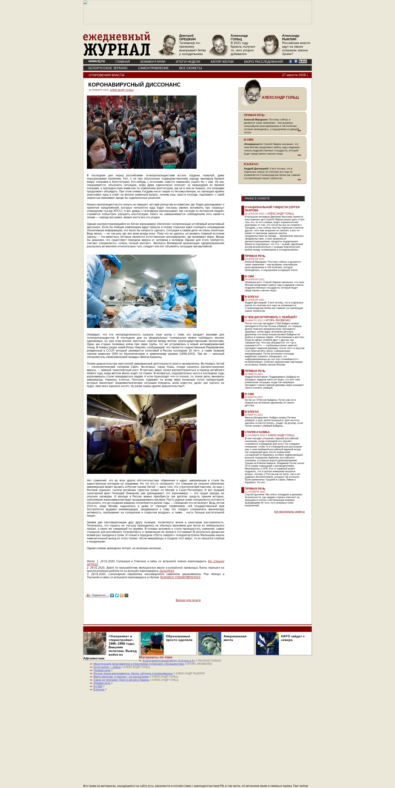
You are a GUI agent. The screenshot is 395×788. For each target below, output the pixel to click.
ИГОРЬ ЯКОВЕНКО (278, 320)
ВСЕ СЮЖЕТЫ (190, 68)
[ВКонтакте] (112, 595)
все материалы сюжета (289, 511)
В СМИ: (249, 139)
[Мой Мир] (126, 595)
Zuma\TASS (167, 571)
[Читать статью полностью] (272, 130)
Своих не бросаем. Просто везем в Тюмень (121, 680)
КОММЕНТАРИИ (152, 61)
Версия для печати (188, 600)
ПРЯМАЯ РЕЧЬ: (254, 115)
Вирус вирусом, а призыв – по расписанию (121, 676)
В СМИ (249, 276)
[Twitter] (117, 595)
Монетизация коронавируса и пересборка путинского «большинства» (138, 663)
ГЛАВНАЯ (122, 61)
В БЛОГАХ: (251, 164)
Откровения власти (106, 75)
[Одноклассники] (121, 595)
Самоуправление (153, 68)
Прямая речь (255, 256)
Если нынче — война (107, 667)
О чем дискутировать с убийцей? (271, 317)
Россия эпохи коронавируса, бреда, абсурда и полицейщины (133, 673)
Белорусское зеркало (108, 68)
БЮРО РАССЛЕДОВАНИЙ (263, 61)
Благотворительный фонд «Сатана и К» (169, 660)
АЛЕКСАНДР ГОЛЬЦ (121, 90)
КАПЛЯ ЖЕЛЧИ (222, 61)
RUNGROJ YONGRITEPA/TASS (180, 577)
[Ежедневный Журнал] (116, 55)
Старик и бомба (257, 432)
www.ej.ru (96, 61)
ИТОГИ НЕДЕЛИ (188, 61)
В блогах (252, 296)
